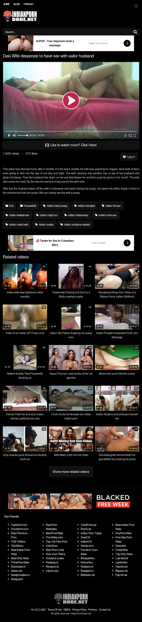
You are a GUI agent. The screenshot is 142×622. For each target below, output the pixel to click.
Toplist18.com (19, 525)
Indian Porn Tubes (91, 533)
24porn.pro (52, 571)
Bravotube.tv (18, 566)
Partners (92, 609)
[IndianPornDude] (20, 16)
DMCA (67, 609)
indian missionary (77, 215)
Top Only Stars (124, 554)
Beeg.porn (17, 579)
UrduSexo (52, 546)
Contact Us (104, 609)
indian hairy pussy (57, 206)
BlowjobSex (88, 558)
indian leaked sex (18, 215)
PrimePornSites (20, 562)
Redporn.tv (87, 566)
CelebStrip (122, 550)
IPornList (86, 529)
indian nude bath (18, 224)
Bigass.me (122, 571)
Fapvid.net (121, 566)
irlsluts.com (87, 546)
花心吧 (17, 4)
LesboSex (121, 562)
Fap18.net (121, 575)
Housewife (29, 206)
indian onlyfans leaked (76, 224)
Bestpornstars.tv (20, 575)
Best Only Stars (20, 558)
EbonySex (87, 562)
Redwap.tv (52, 562)
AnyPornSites (123, 533)
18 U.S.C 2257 (38, 609)
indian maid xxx (48, 215)
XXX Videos (18, 541)
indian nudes (46, 224)
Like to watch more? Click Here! (73, 144)
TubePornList (88, 525)
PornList (28, 4)
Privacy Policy (79, 609)
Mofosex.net (88, 575)
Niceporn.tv (52, 566)
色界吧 (6, 4)
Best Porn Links (55, 550)
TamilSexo (17, 546)
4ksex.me (16, 571)
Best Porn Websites (51, 527)
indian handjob (86, 206)
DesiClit (85, 537)
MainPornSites (54, 533)
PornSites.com (54, 537)
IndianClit (86, 541)
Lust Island (122, 558)
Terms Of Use (55, 609)
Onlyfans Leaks (55, 558)
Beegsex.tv (87, 571)
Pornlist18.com (19, 529)
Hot (11, 206)
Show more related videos (71, 471)
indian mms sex (107, 215)
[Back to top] (132, 611)
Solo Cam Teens (55, 554)
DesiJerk (121, 546)
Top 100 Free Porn (56, 541)
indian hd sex (113, 206)
